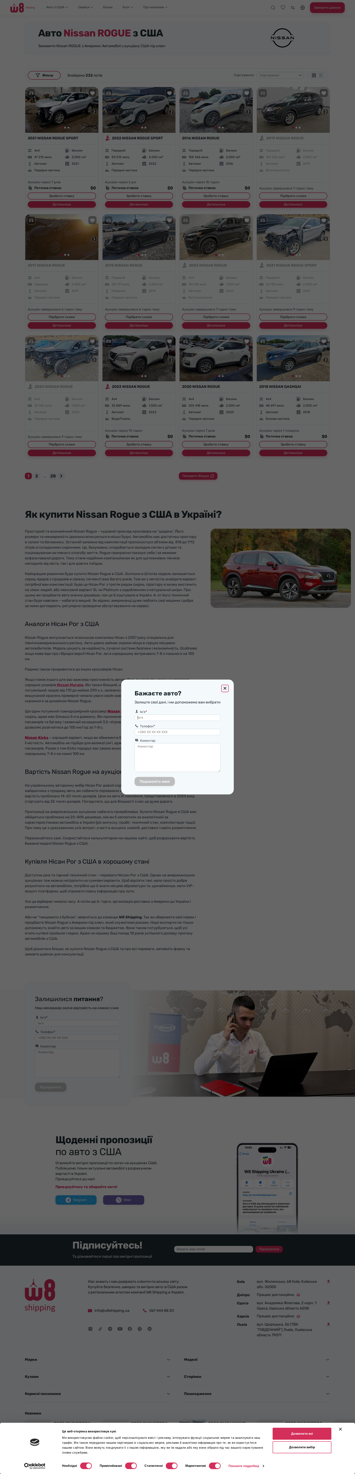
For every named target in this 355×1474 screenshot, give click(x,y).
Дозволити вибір (302, 1447)
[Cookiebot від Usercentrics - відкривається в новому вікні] (35, 1466)
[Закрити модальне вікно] (225, 688)
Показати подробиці (243, 1466)
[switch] (131, 1465)
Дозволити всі (302, 1433)
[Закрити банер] (340, 1429)
